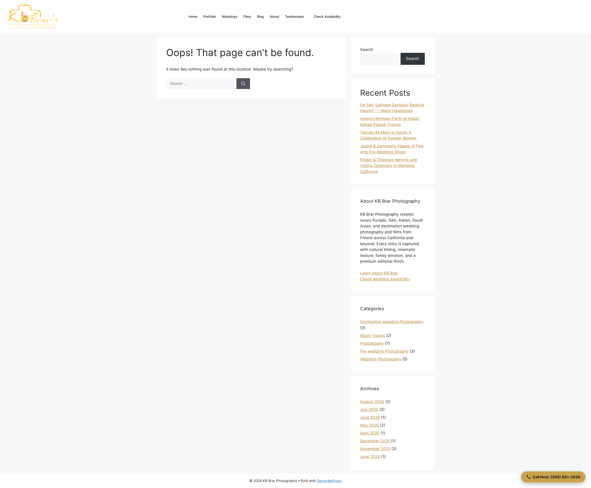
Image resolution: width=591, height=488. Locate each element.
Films (247, 16)
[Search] (243, 83)
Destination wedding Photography (391, 321)
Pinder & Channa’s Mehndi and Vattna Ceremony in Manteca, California (388, 166)
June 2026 (370, 417)
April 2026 (369, 433)
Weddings (229, 16)
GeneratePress (329, 481)
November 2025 (375, 448)
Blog (260, 16)
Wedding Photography (380, 359)
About (274, 16)
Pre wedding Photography (384, 351)
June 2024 (370, 456)
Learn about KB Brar (379, 273)
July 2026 (369, 409)
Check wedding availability (385, 279)
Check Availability (327, 16)
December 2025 (375, 441)
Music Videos (372, 335)
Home (193, 16)
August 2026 (372, 401)
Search (366, 49)
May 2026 (369, 425)
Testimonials (294, 16)
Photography (372, 343)
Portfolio (209, 16)
